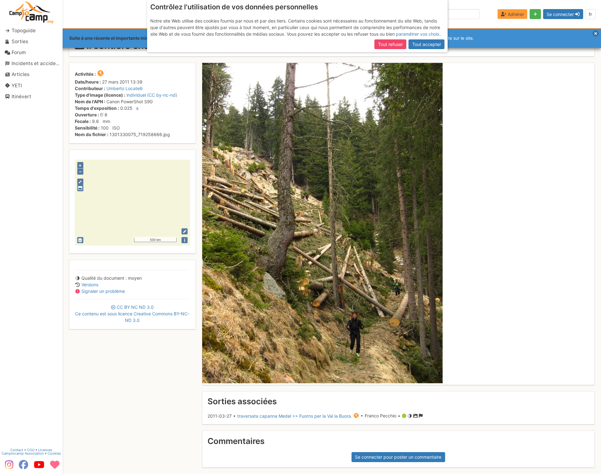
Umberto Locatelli (124, 88)
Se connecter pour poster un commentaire (398, 457)
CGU (30, 450)
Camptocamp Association (23, 453)
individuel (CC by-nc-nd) (151, 95)
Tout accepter (426, 44)
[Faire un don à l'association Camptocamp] (54, 467)
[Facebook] (23, 467)
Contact (16, 450)
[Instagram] (8, 467)
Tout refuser (390, 44)
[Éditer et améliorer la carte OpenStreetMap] (184, 231)
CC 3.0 (132, 313)
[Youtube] (39, 467)
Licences (45, 450)
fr (590, 14)
